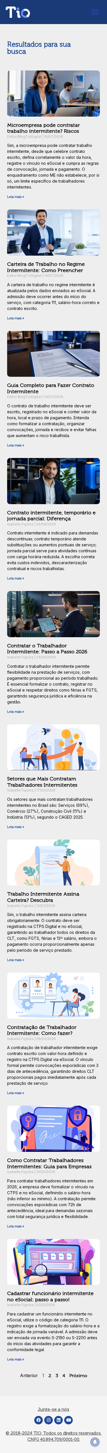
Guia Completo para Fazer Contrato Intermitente (50, 388)
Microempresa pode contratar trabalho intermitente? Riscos (43, 128)
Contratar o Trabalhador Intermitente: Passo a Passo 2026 (47, 649)
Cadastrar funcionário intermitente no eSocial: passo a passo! (50, 1296)
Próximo (78, 1375)
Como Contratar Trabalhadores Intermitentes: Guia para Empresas (49, 1163)
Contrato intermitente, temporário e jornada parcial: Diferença (51, 516)
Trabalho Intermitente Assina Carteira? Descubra (43, 897)
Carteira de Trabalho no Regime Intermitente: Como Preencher (46, 267)
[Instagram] (48, 1420)
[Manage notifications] (95, 1441)
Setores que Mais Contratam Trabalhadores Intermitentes (42, 782)
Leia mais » (15, 197)
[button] (94, 12)
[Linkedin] (58, 1420)
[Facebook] (38, 1420)
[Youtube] (68, 1420)
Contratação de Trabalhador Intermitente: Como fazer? (41, 1030)
